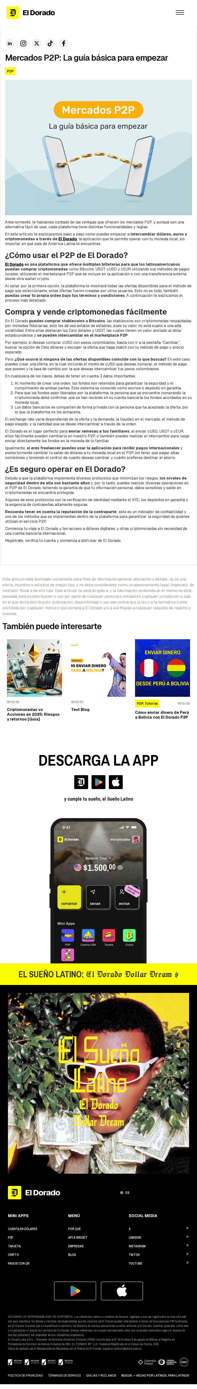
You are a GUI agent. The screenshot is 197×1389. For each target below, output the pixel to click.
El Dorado (14, 264)
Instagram (137, 1246)
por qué (74, 1229)
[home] (85, 12)
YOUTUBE (135, 1263)
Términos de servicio (64, 1375)
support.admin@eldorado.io (122, 1349)
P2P (10, 1237)
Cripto (13, 1255)
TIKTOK (134, 1255)
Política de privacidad (25, 1375)
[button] (180, 12)
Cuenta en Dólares (22, 1229)
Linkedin (135, 1237)
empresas (76, 1246)
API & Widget (77, 1237)
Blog (72, 1255)
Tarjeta (14, 1246)
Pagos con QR (19, 1263)
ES (127, 1192)
